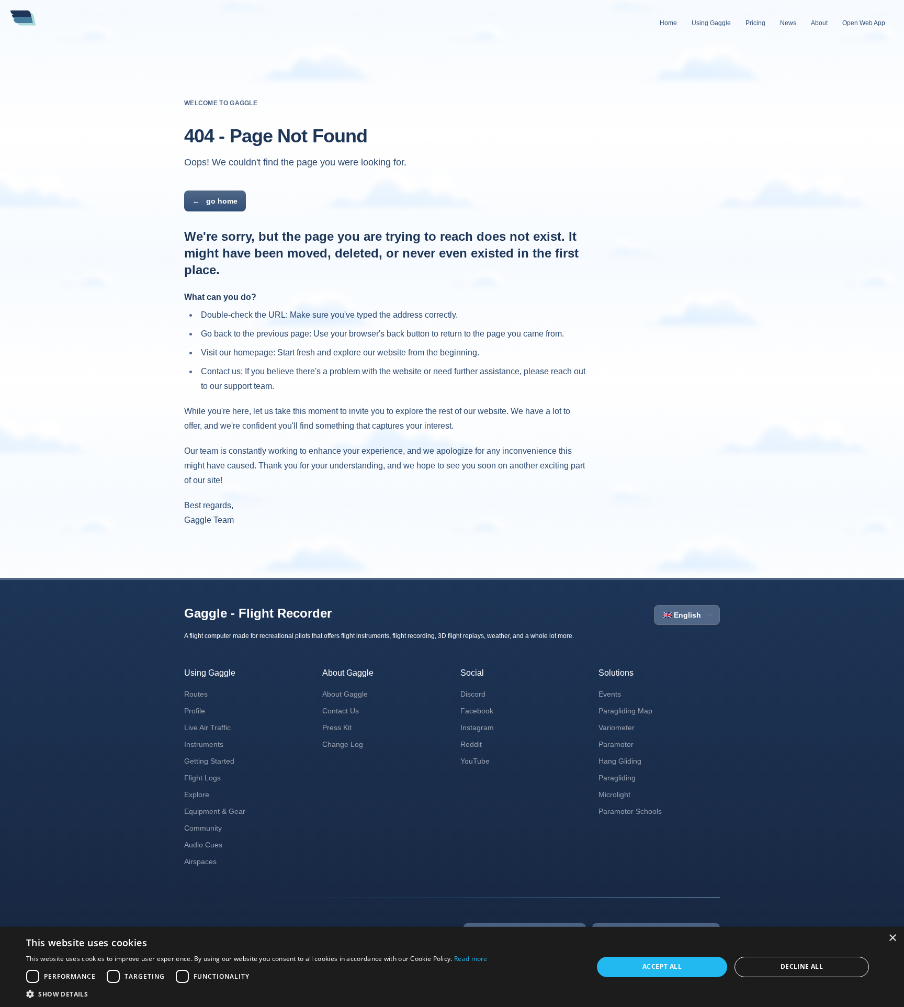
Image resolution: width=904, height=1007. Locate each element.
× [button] (892, 938)
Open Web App (863, 23)
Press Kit (337, 727)
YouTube (475, 761)
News (788, 23)
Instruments (203, 744)
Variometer (616, 727)
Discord (472, 694)
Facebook (476, 711)
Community (203, 828)
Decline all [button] (802, 966)
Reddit (471, 744)
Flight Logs (202, 778)
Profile (194, 711)
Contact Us (340, 711)
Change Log (342, 744)
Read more (471, 958)
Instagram (477, 727)
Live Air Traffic (207, 727)
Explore (196, 794)
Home (668, 23)
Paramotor (616, 744)
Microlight (614, 794)
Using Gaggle (711, 23)
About (819, 23)
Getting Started (209, 761)
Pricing (755, 23)
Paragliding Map (625, 711)
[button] (257, 994)
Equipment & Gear (214, 811)
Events (609, 694)
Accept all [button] (662, 966)
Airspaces (200, 861)
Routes (196, 694)
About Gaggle (345, 694)
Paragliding (617, 778)
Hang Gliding (619, 761)
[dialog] (452, 967)
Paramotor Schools (630, 811)
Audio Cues (203, 845)
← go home (215, 201)
